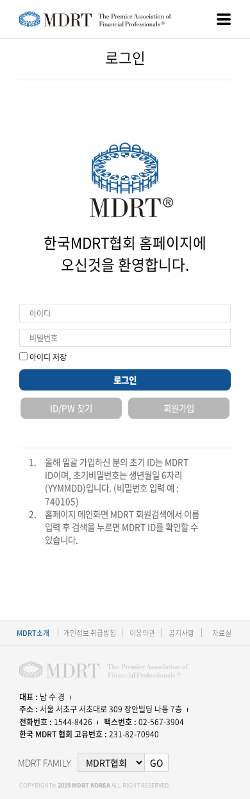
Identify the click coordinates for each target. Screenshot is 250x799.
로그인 (125, 379)
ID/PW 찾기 (71, 407)
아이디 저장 (47, 357)
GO (156, 762)
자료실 (221, 632)
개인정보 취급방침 (89, 632)
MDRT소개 (33, 632)
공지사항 (181, 632)
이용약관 (142, 632)
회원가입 (178, 407)
